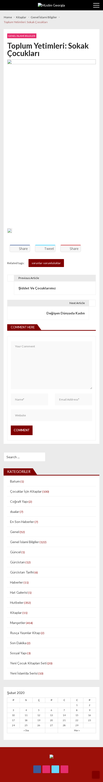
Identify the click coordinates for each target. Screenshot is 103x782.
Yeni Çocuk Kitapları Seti (28, 663)
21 (64, 720)
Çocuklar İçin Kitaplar (26, 491)
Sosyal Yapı (18, 653)
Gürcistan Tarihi (22, 572)
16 (89, 715)
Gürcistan (17, 562)
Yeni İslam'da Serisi (24, 673)
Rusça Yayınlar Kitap (25, 633)
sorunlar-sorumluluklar (46, 263)
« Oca (26, 730)
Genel (14, 532)
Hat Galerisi (19, 592)
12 (38, 715)
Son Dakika (18, 643)
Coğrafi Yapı (19, 501)
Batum (15, 481)
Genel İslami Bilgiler (21, 35)
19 (38, 720)
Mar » (77, 730)
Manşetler (17, 623)
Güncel (15, 552)
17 (13, 720)
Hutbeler (16, 602)
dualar (14, 511)
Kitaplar (16, 612)
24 (13, 725)
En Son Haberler (22, 522)
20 (51, 720)
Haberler (16, 582)
